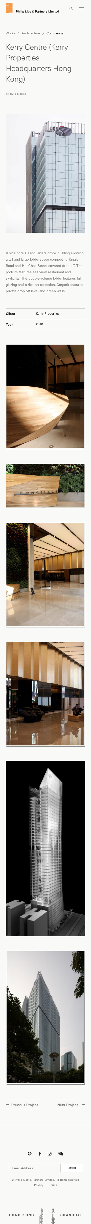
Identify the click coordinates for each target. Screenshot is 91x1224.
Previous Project (24, 1105)
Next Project (67, 1105)
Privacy (38, 1185)
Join (72, 1168)
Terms (53, 1185)
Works (10, 33)
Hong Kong (16, 94)
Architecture (31, 33)
